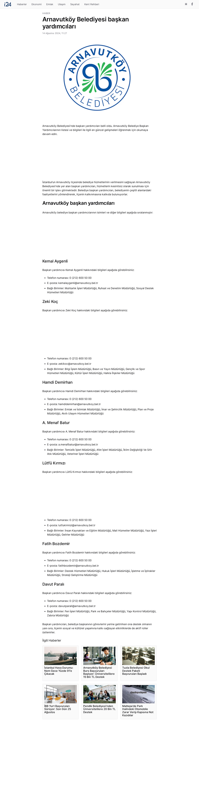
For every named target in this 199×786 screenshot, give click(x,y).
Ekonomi (37, 4)
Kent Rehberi (91, 4)
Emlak (49, 4)
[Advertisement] (22, 53)
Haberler (22, 4)
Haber (46, 13)
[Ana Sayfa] (7, 4)
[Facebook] (192, 4)
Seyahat (75, 4)
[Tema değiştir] (186, 4)
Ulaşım (62, 4)
